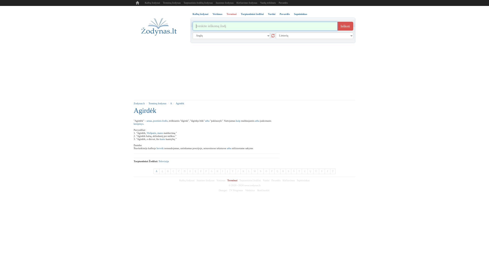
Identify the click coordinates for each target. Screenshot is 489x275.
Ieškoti (345, 26)
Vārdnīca (250, 190)
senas (149, 120)
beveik (160, 148)
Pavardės (283, 2)
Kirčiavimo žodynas (246, 2)
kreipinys (138, 123)
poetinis (157, 120)
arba (207, 120)
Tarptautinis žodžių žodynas (198, 2)
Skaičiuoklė (263, 190)
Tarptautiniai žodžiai (250, 180)
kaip (238, 120)
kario (162, 139)
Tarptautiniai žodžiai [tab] (252, 14)
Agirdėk (180, 103)
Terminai (232, 180)
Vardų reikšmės (268, 2)
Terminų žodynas (172, 2)
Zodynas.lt (139, 103)
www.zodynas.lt (252, 185)
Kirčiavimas (289, 180)
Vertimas (220, 180)
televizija (164, 161)
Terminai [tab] (232, 14)
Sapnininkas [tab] (300, 14)
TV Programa (236, 190)
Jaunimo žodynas (225, 2)
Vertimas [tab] (217, 14)
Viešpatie (151, 133)
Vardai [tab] (271, 14)
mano (160, 133)
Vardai (266, 180)
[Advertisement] (244, 71)
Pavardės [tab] (285, 14)
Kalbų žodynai (152, 2)
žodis (165, 120)
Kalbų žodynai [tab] (200, 14)
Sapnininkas (303, 180)
